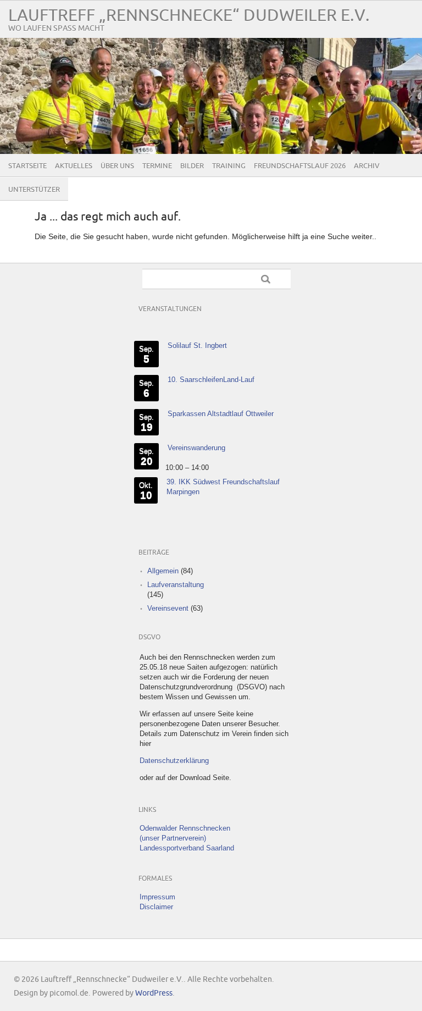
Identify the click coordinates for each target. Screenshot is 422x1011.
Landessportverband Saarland (187, 848)
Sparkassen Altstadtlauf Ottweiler (221, 414)
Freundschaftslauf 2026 (300, 166)
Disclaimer (156, 907)
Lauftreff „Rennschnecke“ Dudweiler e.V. (189, 15)
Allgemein (163, 571)
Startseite (27, 166)
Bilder (192, 166)
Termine (157, 166)
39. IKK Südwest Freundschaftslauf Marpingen (223, 487)
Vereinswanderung (196, 448)
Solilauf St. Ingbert (197, 345)
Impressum (157, 897)
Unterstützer (34, 190)
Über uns (117, 166)
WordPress (154, 993)
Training (229, 166)
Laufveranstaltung (175, 585)
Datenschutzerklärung (174, 760)
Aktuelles (73, 166)
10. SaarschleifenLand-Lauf (211, 379)
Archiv (367, 166)
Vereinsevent (167, 608)
